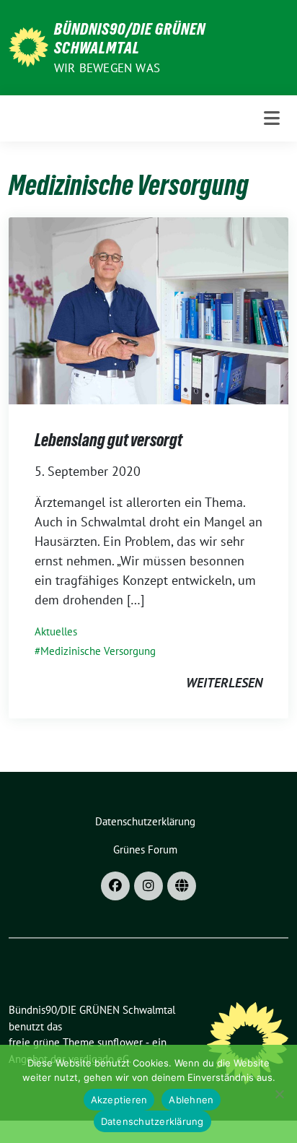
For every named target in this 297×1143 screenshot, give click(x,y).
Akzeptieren (119, 1099)
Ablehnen (191, 1099)
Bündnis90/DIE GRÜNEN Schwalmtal (129, 38)
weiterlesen (224, 682)
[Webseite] (181, 886)
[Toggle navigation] (271, 118)
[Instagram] (148, 886)
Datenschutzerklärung (152, 1121)
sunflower (120, 1042)
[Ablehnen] (279, 1094)
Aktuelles (56, 631)
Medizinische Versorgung (98, 651)
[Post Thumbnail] (148, 309)
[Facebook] (115, 886)
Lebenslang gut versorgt (108, 440)
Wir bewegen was (107, 68)
